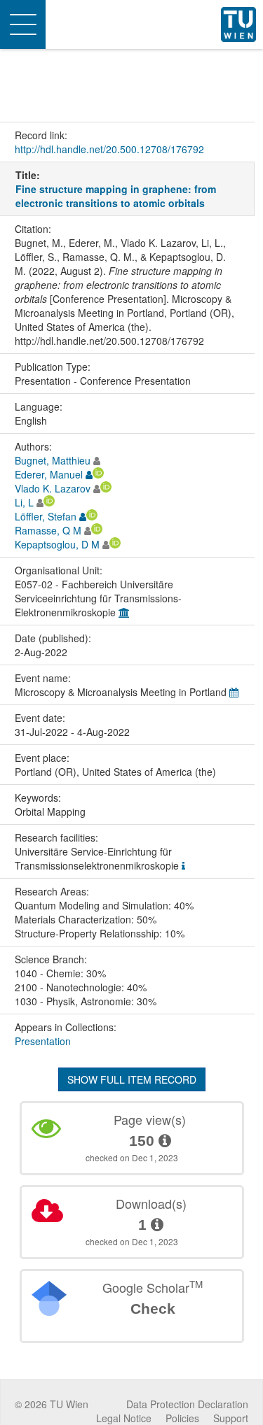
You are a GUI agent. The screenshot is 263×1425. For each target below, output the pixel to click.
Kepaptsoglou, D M (57, 544)
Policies (182, 1418)
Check (152, 1308)
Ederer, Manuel (49, 474)
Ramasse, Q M (48, 530)
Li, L (24, 502)
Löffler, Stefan (45, 516)
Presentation (43, 1041)
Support (230, 1418)
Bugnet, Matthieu (52, 460)
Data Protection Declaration (187, 1404)
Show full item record (131, 1079)
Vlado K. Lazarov (52, 488)
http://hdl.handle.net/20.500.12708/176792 (109, 149)
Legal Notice (123, 1418)
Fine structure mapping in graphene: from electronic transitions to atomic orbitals (115, 196)
